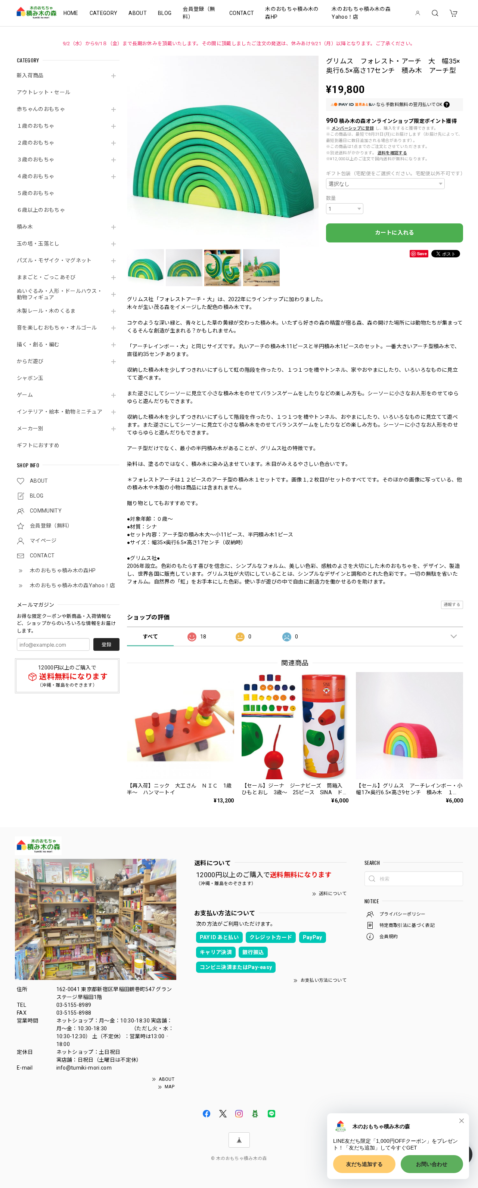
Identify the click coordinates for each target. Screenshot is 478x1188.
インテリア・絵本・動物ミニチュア (59, 412)
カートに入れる (394, 232)
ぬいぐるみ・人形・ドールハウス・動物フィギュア (59, 294)
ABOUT (137, 13)
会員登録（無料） (199, 13)
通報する (452, 604)
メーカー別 (30, 428)
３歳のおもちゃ (35, 160)
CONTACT (241, 13)
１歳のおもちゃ (35, 126)
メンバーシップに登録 (353, 128)
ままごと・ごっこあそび (46, 277)
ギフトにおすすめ (38, 445)
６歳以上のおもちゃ (41, 210)
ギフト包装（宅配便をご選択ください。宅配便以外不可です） (394, 173)
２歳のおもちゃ (35, 143)
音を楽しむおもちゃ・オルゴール (57, 328)
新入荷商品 (30, 75)
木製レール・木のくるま (46, 311)
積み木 (25, 227)
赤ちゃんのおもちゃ (41, 109)
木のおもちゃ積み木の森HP (292, 13)
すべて (150, 637)
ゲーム (25, 395)
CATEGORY (104, 13)
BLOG (164, 13)
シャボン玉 (30, 378)
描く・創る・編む (38, 344)
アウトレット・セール (43, 92)
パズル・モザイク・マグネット (54, 260)
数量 (331, 198)
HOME (70, 13)
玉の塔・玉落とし (38, 244)
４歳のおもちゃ (35, 176)
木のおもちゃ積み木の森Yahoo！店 (361, 13)
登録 (106, 644)
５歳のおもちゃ (35, 193)
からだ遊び (30, 361)
